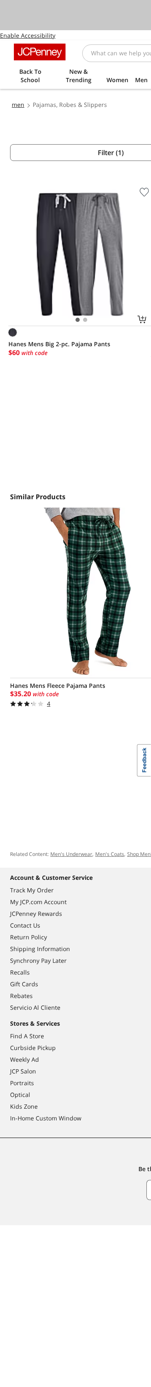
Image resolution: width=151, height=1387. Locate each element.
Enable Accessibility (27, 35)
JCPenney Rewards (36, 914)
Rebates (21, 996)
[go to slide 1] (78, 320)
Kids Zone (24, 1106)
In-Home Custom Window (45, 1118)
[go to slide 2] (85, 320)
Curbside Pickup (33, 1048)
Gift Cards (24, 984)
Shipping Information (40, 949)
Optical (20, 1095)
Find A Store (27, 1036)
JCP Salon (23, 1071)
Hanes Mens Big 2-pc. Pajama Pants (59, 344)
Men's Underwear (71, 854)
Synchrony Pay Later (38, 960)
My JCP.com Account (38, 902)
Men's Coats (109, 854)
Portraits (22, 1083)
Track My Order (32, 890)
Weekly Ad (24, 1059)
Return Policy (28, 937)
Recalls (20, 972)
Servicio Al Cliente (35, 1007)
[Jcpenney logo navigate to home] (39, 52)
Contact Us (25, 925)
